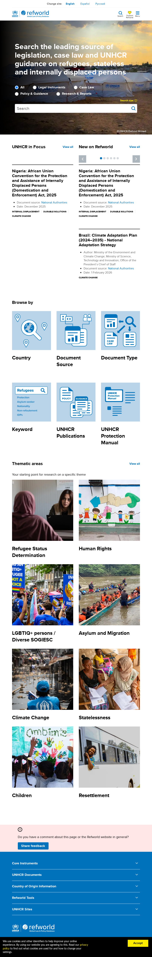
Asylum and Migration (104, 633)
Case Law (86, 87)
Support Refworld (129, 16)
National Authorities (54, 202)
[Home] (30, 14)
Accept (138, 943)
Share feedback (33, 845)
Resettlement (94, 795)
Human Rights (95, 548)
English (70, 4)
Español (85, 4)
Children (22, 795)
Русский (100, 4)
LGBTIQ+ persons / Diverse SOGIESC (33, 636)
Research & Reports (77, 93)
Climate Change (30, 717)
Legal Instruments (51, 87)
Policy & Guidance (34, 93)
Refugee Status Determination (29, 552)
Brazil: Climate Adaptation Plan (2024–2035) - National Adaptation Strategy (108, 240)
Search (120, 16)
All (22, 87)
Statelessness (94, 717)
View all (68, 147)
